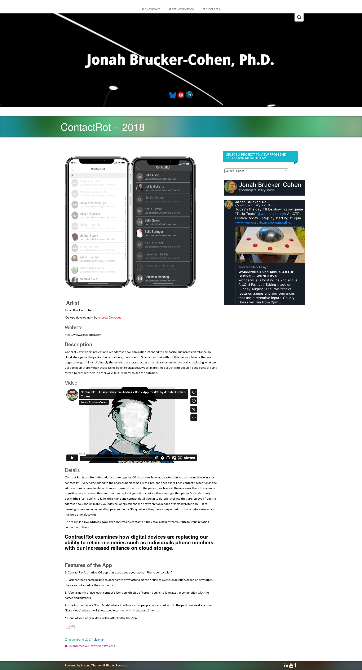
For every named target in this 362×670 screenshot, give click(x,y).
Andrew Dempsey (109, 317)
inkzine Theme (91, 665)
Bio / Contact (151, 9)
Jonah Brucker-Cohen (270, 184)
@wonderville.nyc (271, 214)
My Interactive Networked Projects (92, 646)
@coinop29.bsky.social (257, 190)
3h (275, 205)
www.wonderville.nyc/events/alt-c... (264, 222)
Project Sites (211, 9)
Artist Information (181, 9)
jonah (101, 639)
